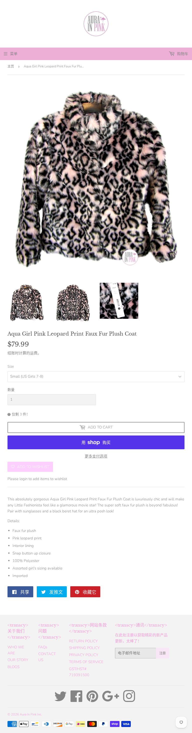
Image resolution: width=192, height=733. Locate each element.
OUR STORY (18, 659)
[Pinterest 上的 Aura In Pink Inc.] (92, 699)
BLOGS (14, 666)
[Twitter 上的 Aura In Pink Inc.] (60, 699)
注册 (162, 653)
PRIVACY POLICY (83, 654)
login (24, 478)
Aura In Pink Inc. (31, 714)
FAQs (42, 647)
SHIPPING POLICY (84, 647)
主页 (11, 66)
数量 (11, 389)
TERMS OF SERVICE (86, 661)
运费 (34, 353)
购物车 (182, 53)
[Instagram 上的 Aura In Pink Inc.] (129, 699)
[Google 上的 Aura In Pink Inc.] (110, 699)
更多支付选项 (96, 456)
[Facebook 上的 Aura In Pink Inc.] (76, 699)
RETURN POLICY (83, 641)
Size (11, 366)
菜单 (14, 53)
